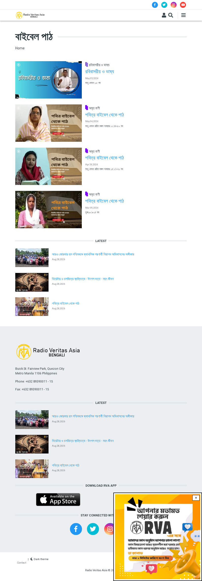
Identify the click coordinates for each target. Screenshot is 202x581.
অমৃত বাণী (94, 108)
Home (20, 48)
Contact (21, 562)
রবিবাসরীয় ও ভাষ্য (99, 65)
